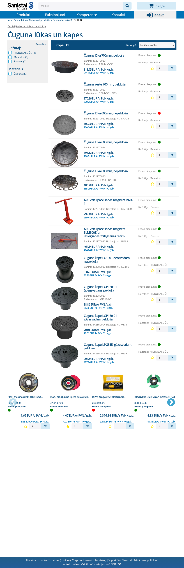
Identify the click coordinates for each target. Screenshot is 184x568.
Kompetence (87, 14)
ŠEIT (76, 20)
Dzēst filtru (41, 44)
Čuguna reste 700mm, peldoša (104, 84)
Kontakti (118, 14)
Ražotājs (15, 48)
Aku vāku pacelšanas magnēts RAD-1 (108, 202)
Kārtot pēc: (132, 45)
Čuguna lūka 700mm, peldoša (104, 55)
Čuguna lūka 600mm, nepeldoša (106, 113)
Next (171, 402)
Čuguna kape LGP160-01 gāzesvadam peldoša (100, 317)
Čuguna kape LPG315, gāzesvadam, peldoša (108, 346)
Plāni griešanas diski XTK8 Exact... (25, 397)
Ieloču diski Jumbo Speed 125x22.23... (69, 397)
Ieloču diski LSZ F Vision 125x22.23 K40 (154, 397)
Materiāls (15, 69)
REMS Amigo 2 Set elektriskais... (108, 397)
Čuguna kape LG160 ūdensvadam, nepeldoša (107, 260)
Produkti (23, 14)
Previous (12, 402)
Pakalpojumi (55, 14)
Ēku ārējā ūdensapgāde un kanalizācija (27, 26)
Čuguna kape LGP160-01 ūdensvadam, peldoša (100, 288)
